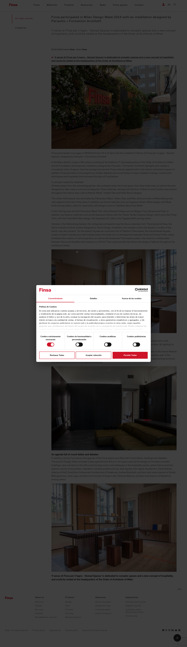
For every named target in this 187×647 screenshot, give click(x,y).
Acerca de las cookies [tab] (131, 298)
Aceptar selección (94, 355)
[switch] (79, 345)
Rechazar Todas (57, 355)
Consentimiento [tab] (55, 298)
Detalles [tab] (93, 298)
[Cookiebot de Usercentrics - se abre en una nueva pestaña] (137, 290)
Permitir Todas (130, 355)
